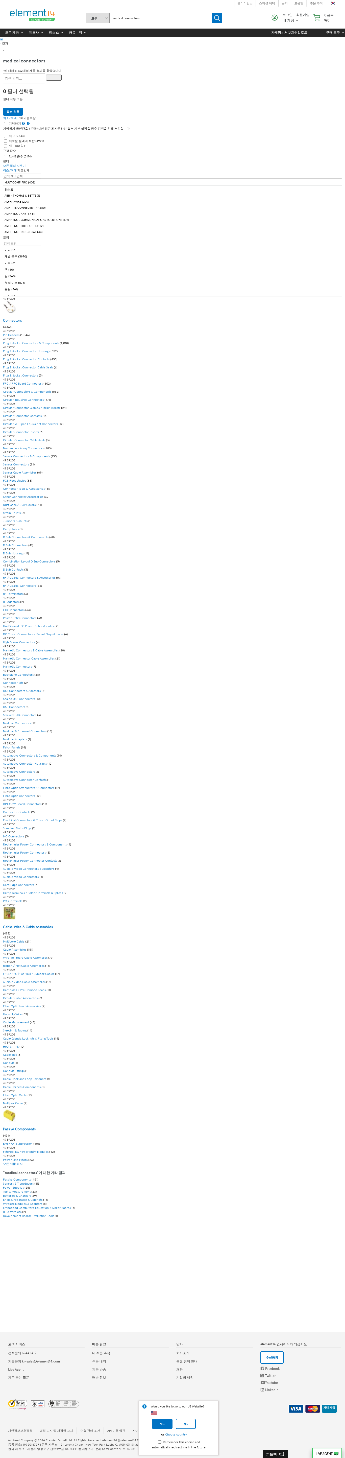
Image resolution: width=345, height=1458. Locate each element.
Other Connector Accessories (23, 497)
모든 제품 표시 (13, 1164)
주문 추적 (316, 3)
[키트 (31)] (172, 263)
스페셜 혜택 (267, 3)
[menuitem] (12, 32)
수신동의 (272, 1357)
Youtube (262, 1382)
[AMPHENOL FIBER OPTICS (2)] (172, 225)
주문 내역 (99, 1361)
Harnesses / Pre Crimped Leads (24, 990)
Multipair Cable (13, 1103)
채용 (179, 1369)
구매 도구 (333, 32)
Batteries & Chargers (17, 1195)
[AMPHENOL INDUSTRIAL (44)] (172, 231)
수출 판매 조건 (90, 1430)
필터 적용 (13, 111)
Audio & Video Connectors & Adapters (29, 868)
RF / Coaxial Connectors (19, 585)
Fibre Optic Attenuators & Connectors (29, 788)
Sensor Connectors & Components (27, 456)
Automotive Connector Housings (25, 763)
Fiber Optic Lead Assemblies (22, 1006)
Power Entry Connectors (20, 618)
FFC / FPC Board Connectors (23, 383)
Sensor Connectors (16, 464)
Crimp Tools (11, 529)
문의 (285, 3)
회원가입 (302, 15)
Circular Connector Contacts (22, 416)
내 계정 (288, 20)
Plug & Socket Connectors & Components (31, 343)
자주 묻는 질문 (18, 1377)
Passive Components (19, 1128)
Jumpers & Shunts (15, 521)
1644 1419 (22, 1353)
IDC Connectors (14, 610)
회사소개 (182, 1353)
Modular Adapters (15, 739)
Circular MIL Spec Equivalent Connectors (30, 424)
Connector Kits (13, 682)
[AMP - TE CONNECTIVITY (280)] (172, 207)
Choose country (176, 1434)
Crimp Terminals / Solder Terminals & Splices (33, 893)
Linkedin (262, 1390)
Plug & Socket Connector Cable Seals (28, 367)
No (186, 1424)
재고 (17, 136)
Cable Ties (10, 1054)
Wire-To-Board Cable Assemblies (25, 957)
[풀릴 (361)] (172, 289)
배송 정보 (99, 1377)
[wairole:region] (323, 17)
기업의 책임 (184, 1377)
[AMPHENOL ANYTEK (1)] (172, 213)
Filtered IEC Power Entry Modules (25, 1151)
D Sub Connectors (15, 545)
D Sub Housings (13, 553)
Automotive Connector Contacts (24, 780)
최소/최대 (10, 118)
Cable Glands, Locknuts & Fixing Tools (28, 1038)
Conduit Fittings (13, 1071)
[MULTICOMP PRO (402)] (172, 182)
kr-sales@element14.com (34, 1361)
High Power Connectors (19, 642)
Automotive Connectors (19, 771)
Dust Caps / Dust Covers (19, 505)
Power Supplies (13, 1187)
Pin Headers (11, 335)
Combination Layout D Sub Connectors (29, 561)
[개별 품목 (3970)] (172, 256)
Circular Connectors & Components (27, 391)
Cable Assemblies (15, 949)
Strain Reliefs (12, 513)
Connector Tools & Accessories (24, 488)
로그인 (287, 15)
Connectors (12, 320)
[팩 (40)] (172, 269)
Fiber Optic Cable (15, 1095)
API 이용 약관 (116, 1430)
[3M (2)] (172, 189)
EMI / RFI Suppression (18, 1143)
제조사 (34, 32)
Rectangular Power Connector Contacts (30, 860)
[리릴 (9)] (172, 296)
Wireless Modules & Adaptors (22, 1204)
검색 (217, 18)
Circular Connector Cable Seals (24, 440)
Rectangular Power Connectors (24, 852)
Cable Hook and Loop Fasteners (24, 1079)
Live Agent (324, 1453)
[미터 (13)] (172, 250)
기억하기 (15, 123)
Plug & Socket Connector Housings (26, 351)
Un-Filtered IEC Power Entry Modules (28, 626)
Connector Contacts (17, 812)
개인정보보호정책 (20, 1430)
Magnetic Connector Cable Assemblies (29, 658)
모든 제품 (12, 32)
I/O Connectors (14, 836)
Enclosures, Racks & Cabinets (22, 1199)
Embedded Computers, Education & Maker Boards (37, 1208)
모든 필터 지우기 (14, 165)
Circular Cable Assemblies (20, 998)
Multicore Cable (14, 941)
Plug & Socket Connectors (20, 375)
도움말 (298, 3)
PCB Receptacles (15, 480)
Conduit (8, 1063)
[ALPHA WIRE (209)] (172, 201)
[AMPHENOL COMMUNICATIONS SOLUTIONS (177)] (172, 219)
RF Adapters (11, 602)
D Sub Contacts (13, 569)
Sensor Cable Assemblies (19, 472)
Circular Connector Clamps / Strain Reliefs (31, 408)
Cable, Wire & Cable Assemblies (28, 926)
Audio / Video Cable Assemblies (24, 982)
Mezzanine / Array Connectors (23, 448)
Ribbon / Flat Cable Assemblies (23, 965)
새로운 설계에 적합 (26, 141)
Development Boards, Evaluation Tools (28, 1216)
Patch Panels (12, 747)
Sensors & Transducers (18, 1183)
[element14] (31, 15)
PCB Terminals (12, 901)
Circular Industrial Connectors (23, 399)
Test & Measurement (17, 1191)
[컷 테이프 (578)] (172, 283)
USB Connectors (14, 707)
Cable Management (16, 1022)
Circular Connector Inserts (21, 432)
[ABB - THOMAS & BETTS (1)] (172, 195)
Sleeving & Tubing (15, 1030)
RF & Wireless (12, 1212)
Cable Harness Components (22, 1087)
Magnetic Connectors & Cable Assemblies (31, 650)
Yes (162, 1424)
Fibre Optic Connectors (19, 796)
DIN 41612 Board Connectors (22, 804)
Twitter (262, 1375)
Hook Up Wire (12, 1014)
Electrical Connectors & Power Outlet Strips (33, 820)
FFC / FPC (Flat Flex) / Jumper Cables (28, 974)
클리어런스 (245, 3)
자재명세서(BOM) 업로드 (289, 32)
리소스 (54, 32)
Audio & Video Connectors (21, 877)
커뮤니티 (75, 32)
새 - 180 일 (18, 146)
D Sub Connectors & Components (26, 537)
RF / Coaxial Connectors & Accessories (29, 577)
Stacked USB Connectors (19, 715)
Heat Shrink (11, 1046)
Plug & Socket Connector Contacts (26, 359)
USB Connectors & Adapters (22, 691)
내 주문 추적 (101, 1353)
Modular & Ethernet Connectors (24, 731)
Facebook (262, 1368)
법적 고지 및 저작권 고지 (56, 1430)
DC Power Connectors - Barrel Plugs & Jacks (33, 634)
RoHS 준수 (20, 156)
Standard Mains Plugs (17, 828)
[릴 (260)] (172, 276)
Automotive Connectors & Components (30, 755)
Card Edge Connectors (19, 885)
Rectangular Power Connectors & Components (35, 844)
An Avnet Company (21, 1440)
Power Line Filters (15, 1160)
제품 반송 (99, 1369)
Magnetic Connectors (17, 666)
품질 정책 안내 (187, 1361)
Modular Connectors (17, 723)
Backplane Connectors (18, 674)
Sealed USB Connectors (19, 699)
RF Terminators (13, 594)
